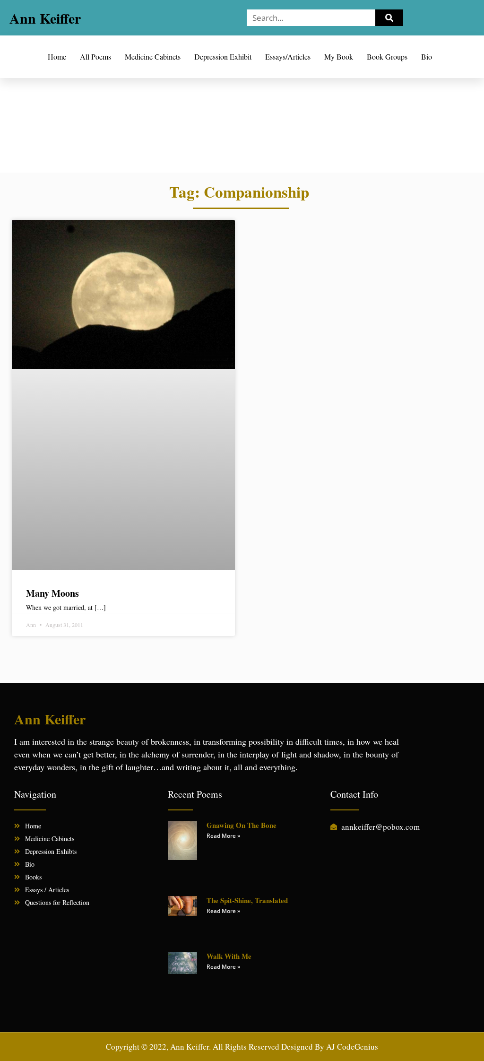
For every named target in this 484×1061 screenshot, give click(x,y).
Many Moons (52, 593)
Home (57, 56)
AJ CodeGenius (352, 1046)
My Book (338, 56)
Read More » (223, 836)
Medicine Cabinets (153, 56)
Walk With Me (229, 956)
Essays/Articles (288, 56)
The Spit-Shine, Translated (247, 900)
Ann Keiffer (45, 18)
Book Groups (387, 56)
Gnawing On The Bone (242, 825)
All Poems (95, 56)
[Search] (389, 17)
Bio (426, 56)
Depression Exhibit (222, 56)
